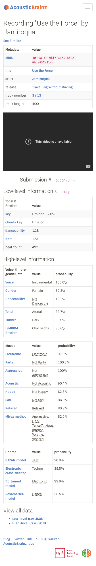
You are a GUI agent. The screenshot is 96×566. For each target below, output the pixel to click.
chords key (13, 222)
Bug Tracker (50, 539)
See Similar (12, 41)
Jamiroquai (41, 79)
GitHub (32, 539)
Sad (8, 400)
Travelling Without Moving (52, 87)
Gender (11, 291)
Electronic (13, 354)
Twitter (18, 539)
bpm (9, 239)
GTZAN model (15, 460)
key (8, 214)
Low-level (19, 519)
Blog (6, 539)
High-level (20, 523)
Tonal (9, 312)
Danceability (15, 299)
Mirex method (16, 417)
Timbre (10, 320)
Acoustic (12, 383)
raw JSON (36, 519)
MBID (9, 58)
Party (9, 362)
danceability (15, 231)
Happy (10, 392)
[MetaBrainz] (86, 553)
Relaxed (11, 408)
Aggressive (13, 371)
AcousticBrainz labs (18, 544)
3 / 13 (36, 95)
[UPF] (66, 553)
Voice (9, 282)
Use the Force (42, 71)
